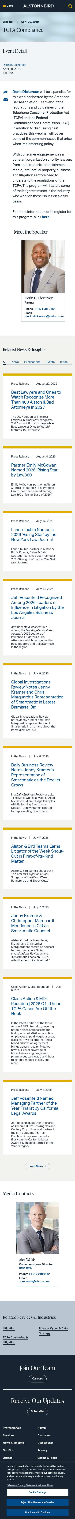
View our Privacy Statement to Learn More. (30, 1485)
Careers (37, 1378)
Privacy (42, 1450)
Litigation (9, 1328)
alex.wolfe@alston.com (35, 1281)
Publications (32, 362)
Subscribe (37, 1411)
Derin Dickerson (26, 92)
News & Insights (13, 1443)
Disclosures (45, 1443)
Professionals (12, 1428)
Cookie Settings (37, 1492)
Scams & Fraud (47, 1458)
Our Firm (8, 1450)
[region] (37, 1490)
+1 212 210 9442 (39, 1274)
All (4, 362)
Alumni (42, 1428)
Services (8, 1435)
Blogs (64, 362)
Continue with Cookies (37, 1512)
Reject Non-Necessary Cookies (38, 1502)
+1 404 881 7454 (44, 309)
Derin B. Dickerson (39, 298)
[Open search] (70, 6)
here (46, 217)
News (15, 362)
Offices (7, 1458)
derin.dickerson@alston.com (44, 316)
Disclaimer (45, 1435)
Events (50, 362)
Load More (36, 1166)
